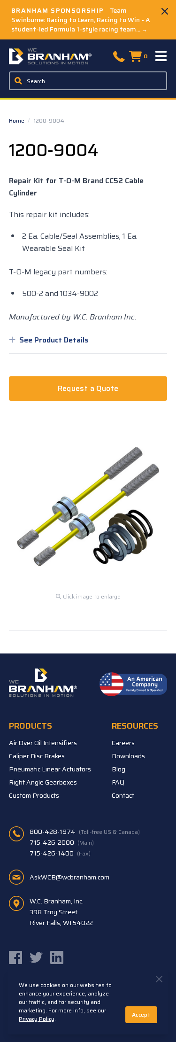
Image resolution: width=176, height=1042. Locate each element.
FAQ (118, 782)
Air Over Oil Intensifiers (43, 743)
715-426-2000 (62, 842)
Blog (118, 769)
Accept (141, 1014)
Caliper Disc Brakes (37, 756)
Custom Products (34, 795)
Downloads (128, 756)
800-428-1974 (85, 831)
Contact (123, 795)
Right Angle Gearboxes (43, 782)
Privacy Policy (36, 1018)
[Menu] (161, 56)
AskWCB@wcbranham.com (69, 877)
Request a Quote (88, 388)
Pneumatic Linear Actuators (50, 769)
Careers (123, 743)
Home (17, 120)
